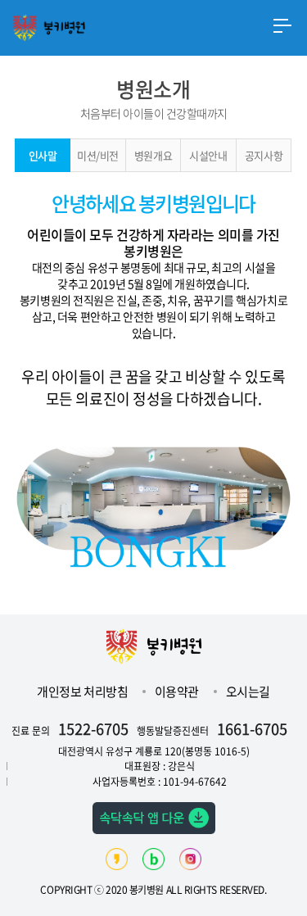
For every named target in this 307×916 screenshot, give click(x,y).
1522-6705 (93, 729)
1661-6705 (252, 729)
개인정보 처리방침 (83, 691)
